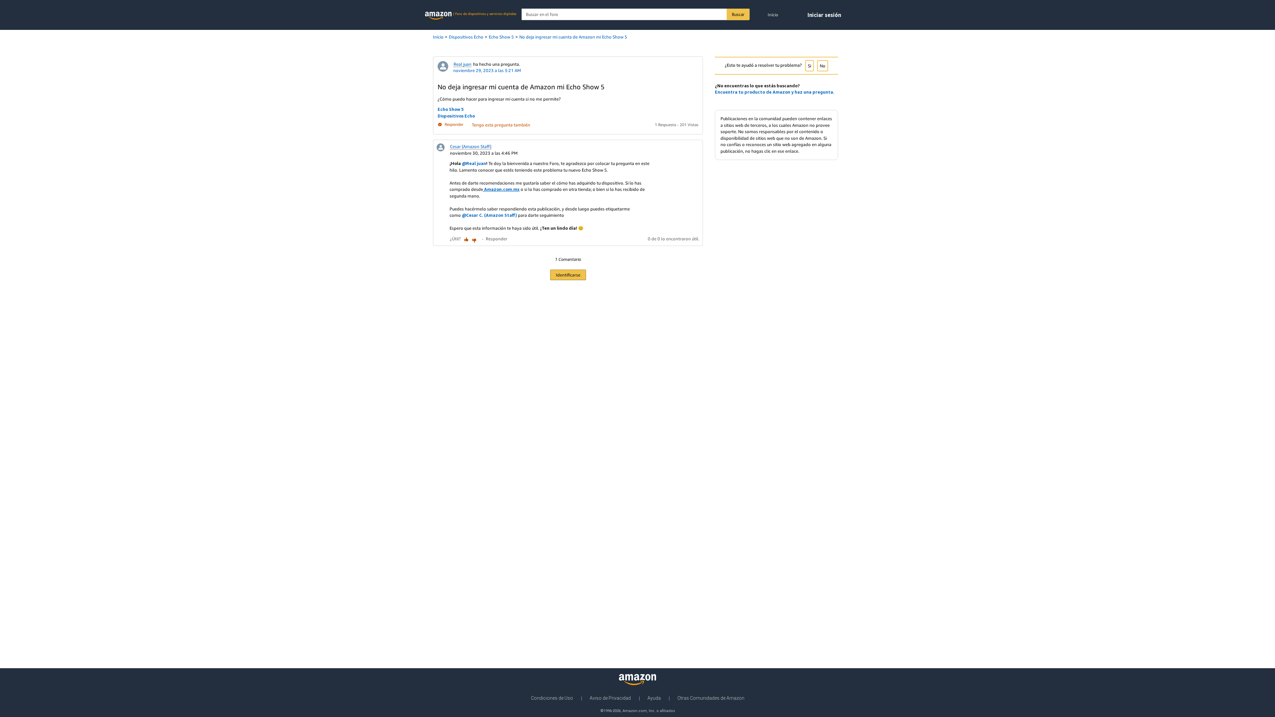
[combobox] (636, 14)
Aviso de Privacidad (610, 698)
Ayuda (654, 698)
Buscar (738, 14)
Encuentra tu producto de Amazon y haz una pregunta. (774, 92)
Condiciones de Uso (552, 698)
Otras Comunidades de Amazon (710, 698)
